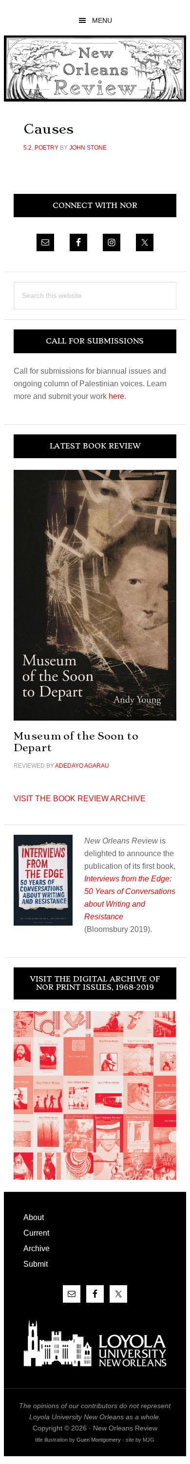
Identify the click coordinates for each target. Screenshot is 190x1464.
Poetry (46, 147)
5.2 (27, 147)
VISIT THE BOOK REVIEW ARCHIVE (80, 798)
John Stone (88, 147)
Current (36, 1233)
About (33, 1217)
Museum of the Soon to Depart (76, 742)
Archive (36, 1248)
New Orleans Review (95, 68)
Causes (48, 129)
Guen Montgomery (98, 1440)
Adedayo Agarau (82, 765)
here (116, 396)
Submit (35, 1264)
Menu (102, 20)
